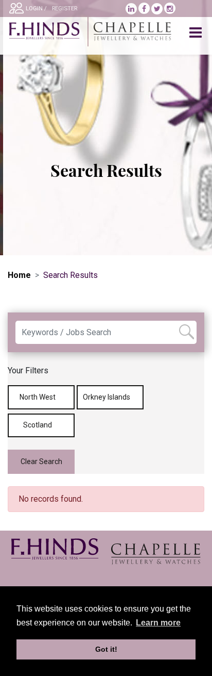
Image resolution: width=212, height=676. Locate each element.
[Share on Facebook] (144, 9)
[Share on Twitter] (157, 9)
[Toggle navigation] (196, 33)
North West (38, 397)
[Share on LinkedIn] (132, 9)
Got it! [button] (106, 649)
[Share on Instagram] (169, 9)
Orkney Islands (107, 397)
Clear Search (41, 461)
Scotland (38, 425)
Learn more (158, 622)
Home (19, 275)
